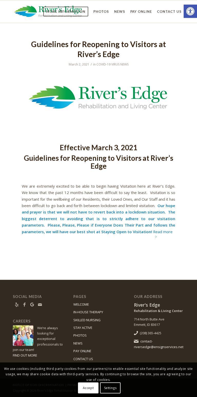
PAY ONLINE (82, 351)
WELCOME (81, 304)
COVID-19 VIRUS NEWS (112, 64)
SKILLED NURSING (87, 320)
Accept (88, 388)
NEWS (78, 343)
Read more (163, 231)
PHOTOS (80, 335)
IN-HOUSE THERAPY (88, 312)
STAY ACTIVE (82, 327)
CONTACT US (83, 359)
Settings (110, 388)
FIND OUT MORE (25, 355)
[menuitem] (66, 11)
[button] (190, 11)
